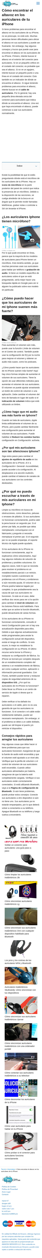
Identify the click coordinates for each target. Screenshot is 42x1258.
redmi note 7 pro (8, 1209)
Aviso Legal (6, 1192)
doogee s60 (6, 1203)
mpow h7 (5, 1201)
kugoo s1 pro (7, 1206)
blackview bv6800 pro (10, 1214)
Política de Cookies (9, 1187)
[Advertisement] (21, 138)
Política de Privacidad (10, 1189)
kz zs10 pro (6, 1211)
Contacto (5, 1194)
